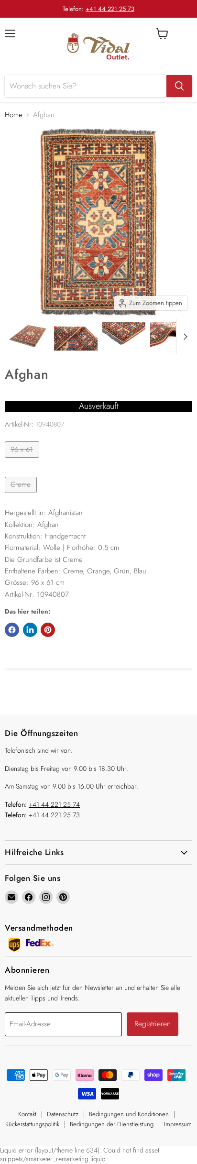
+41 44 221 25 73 (110, 8)
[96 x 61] (23, 460)
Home (13, 115)
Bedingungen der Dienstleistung (111, 1124)
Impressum (178, 1124)
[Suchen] (179, 86)
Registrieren (152, 1023)
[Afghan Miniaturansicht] (27, 336)
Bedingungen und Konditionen (129, 1114)
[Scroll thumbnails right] (183, 336)
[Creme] (22, 495)
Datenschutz (62, 1114)
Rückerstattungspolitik (32, 1124)
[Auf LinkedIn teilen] (30, 630)
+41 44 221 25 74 (54, 804)
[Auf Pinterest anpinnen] (48, 630)
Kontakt (27, 1114)
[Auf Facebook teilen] (12, 630)
